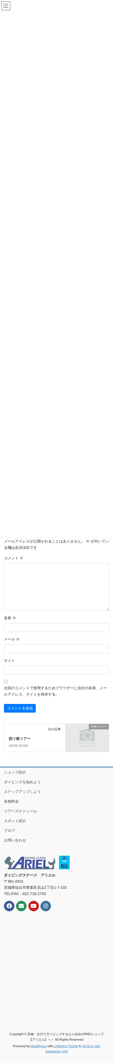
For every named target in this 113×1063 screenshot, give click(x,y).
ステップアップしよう (22, 792)
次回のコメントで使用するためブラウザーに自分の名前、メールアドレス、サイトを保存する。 (55, 691)
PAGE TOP (105, 1026)
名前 (10, 618)
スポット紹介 (15, 821)
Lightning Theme (66, 1046)
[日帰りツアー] (87, 737)
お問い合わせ (15, 840)
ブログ (9, 830)
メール (12, 639)
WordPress (39, 1046)
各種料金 (11, 801)
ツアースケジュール (20, 811)
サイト (9, 661)
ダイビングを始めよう (22, 782)
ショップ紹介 (15, 772)
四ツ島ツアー (20, 738)
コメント (13, 558)
